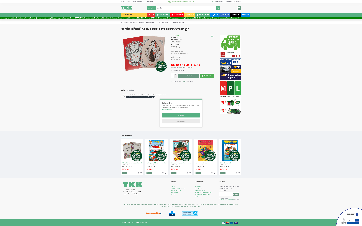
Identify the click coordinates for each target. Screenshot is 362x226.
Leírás (123, 90)
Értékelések (130, 90)
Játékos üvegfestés (201, 163)
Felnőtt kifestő (150, 22)
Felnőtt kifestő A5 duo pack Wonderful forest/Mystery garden (132, 163)
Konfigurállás (181, 121)
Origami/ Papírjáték (225, 163)
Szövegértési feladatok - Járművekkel (156, 163)
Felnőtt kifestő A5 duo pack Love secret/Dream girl (140, 97)
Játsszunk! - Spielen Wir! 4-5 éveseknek (181, 163)
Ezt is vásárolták (126, 136)
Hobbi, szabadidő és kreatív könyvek (134, 22)
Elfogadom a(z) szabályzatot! (230, 199)
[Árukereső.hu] (154, 213)
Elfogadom (181, 115)
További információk (167, 109)
